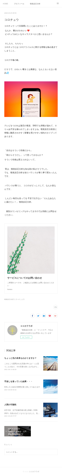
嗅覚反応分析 (35, 3)
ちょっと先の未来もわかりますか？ (20, 357)
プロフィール (19, 3)
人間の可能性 (10, 404)
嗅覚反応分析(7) (9, 299)
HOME (5, 3)
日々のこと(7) (20, 299)
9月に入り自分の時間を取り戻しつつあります (22, 387)
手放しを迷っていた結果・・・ (18, 381)
